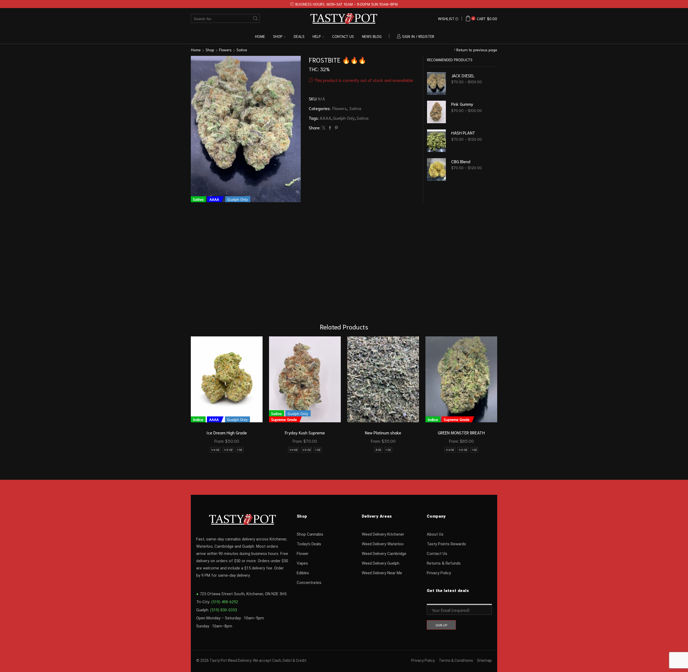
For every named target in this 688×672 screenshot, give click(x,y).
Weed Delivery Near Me (382, 573)
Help (317, 36)
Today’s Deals (309, 544)
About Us (435, 534)
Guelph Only (344, 118)
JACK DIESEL (462, 75)
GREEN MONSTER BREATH (461, 432)
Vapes (302, 563)
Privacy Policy (439, 573)
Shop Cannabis (310, 534)
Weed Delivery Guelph (380, 563)
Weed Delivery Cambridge (384, 553)
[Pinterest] (335, 127)
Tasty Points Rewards (446, 544)
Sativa (241, 50)
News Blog (372, 36)
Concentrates (309, 582)
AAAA (325, 118)
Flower (303, 553)
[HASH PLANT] (436, 140)
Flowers (225, 50)
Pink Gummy (462, 104)
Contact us (343, 36)
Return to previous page (476, 50)
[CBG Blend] (436, 169)
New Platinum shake (383, 432)
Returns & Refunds (444, 563)
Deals (299, 36)
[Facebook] (330, 127)
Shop (277, 36)
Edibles (303, 573)
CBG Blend (460, 161)
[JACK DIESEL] (436, 83)
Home (260, 36)
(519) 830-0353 (223, 610)
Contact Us (437, 553)
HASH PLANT (463, 132)
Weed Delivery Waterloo (383, 544)
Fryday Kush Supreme (305, 432)
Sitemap (484, 660)
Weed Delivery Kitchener (383, 534)
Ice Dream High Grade (226, 432)
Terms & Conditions (456, 660)
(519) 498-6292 (224, 602)
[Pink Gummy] (436, 112)
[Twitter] (323, 127)
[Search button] (255, 18)
